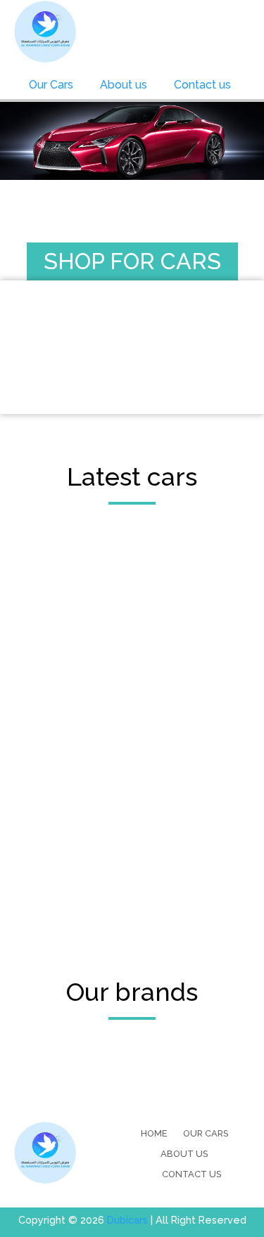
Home (154, 1133)
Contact (202, 84)
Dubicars (127, 1220)
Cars (51, 84)
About (123, 84)
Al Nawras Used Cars (45, 31)
